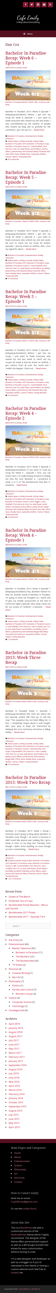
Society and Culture (22, 989)
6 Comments (13, 395)
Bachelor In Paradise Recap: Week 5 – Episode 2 (25, 177)
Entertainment (31, 136)
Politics (16, 985)
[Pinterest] (38, 4)
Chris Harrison (19, 504)
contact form (29, 1208)
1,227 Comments (14, 878)
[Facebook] (25, 4)
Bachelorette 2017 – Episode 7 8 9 (27, 916)
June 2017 (14, 1044)
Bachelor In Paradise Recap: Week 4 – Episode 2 (25, 413)
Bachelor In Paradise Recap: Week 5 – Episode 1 (25, 296)
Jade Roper (25, 149)
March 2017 (15, 1052)
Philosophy (15, 981)
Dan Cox (16, 149)
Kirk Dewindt (28, 151)
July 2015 (14, 1114)
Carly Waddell (36, 146)
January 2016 (16, 1098)
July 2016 (14, 1073)
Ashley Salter (38, 141)
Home (17, 1152)
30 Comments (13, 159)
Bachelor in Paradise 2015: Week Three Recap (25, 657)
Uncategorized (16, 1010)
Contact (18, 1181)
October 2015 (16, 1102)
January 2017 (16, 1061)
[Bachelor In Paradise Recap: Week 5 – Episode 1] (28, 338)
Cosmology (18, 1006)
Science (13, 997)
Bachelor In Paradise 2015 (15, 143)
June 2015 (14, 1118)
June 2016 (14, 1077)
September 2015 (18, 1106)
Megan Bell (38, 631)
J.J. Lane (8, 629)
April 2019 (14, 1023)
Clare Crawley (37, 626)
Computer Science (22, 1002)
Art (15, 1173)
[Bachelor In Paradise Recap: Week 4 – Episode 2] (28, 454)
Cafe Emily (28, 17)
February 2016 (17, 1094)
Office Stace (14, 154)
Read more (39, 129)
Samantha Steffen (38, 154)
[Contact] (44, 4)
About (17, 1157)
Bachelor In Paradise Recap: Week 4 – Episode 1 (25, 535)
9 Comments (13, 278)
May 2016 (14, 1081)
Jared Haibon (36, 149)
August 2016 (15, 1069)
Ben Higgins (36, 501)
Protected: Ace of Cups (21, 900)
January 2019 (16, 1028)
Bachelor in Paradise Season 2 (17, 146)
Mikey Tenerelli (40, 151)
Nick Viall (43, 390)
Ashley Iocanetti (25, 141)
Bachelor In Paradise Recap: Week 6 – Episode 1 (25, 58)
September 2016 (18, 1065)
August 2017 (15, 1036)
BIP (15, 866)
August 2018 (15, 1032)
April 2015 (14, 1127)
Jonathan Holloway (21, 871)
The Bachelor (23, 956)
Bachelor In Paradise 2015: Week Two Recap (27, 780)
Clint (7, 754)
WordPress (26, 1227)
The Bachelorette (25, 960)
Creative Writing (20, 973)
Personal (13, 968)
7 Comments (13, 639)
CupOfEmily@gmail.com (24, 1201)
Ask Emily (14, 940)
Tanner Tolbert (11, 156)
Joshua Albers (11, 390)
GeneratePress (18, 1234)
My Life (16, 977)
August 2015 (15, 1110)
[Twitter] (31, 4)
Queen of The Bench (19, 896)
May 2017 (14, 1048)
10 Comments (13, 764)
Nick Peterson (19, 634)
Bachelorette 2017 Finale (22, 912)
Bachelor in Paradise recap (38, 143)
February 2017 (17, 1056)
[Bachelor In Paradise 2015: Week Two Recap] (28, 819)
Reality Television (21, 948)
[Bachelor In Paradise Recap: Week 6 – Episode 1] (28, 99)
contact (15, 1272)
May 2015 (14, 1123)
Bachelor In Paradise (16, 136)
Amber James (13, 141)
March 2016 (15, 1089)
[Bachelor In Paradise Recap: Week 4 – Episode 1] (28, 576)
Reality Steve (25, 154)
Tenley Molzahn (24, 156)
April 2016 (14, 1085)
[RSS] (50, 4)
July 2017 (14, 1040)
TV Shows (17, 964)
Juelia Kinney (17, 151)
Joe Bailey (46, 268)
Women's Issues (24, 993)
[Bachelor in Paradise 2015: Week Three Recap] (28, 698)
